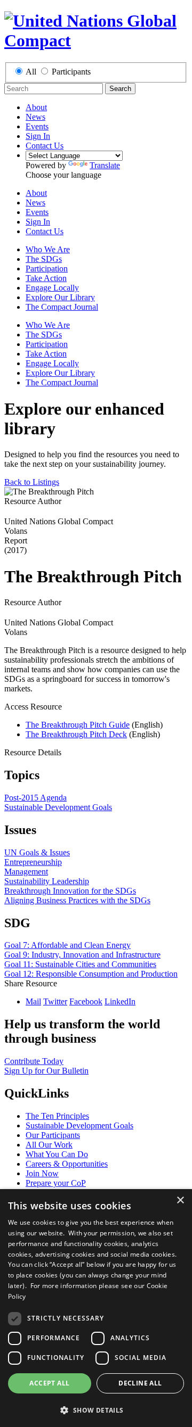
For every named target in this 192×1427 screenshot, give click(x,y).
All (31, 71)
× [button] (180, 1201)
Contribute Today (33, 1061)
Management (26, 871)
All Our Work (49, 1144)
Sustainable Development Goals (58, 807)
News (35, 116)
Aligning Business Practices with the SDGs (77, 900)
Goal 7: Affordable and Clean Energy (67, 945)
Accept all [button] (49, 1383)
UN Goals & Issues (37, 852)
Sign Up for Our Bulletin (46, 1070)
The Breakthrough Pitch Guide (78, 724)
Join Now (42, 1173)
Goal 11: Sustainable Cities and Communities (80, 964)
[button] (96, 1410)
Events (37, 126)
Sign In (38, 136)
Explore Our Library (60, 297)
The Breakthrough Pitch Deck (76, 734)
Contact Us (44, 145)
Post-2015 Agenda (35, 797)
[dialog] (96, 1308)
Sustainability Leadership (46, 881)
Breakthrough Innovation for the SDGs (70, 890)
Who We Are (48, 249)
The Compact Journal (62, 306)
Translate (105, 165)
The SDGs (44, 258)
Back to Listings (31, 481)
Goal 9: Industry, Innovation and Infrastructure (82, 954)
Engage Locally (52, 287)
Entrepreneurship (33, 862)
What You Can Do (57, 1154)
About (36, 107)
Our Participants (53, 1135)
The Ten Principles (57, 1115)
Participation (47, 268)
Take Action (46, 278)
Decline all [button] (140, 1383)
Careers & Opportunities (67, 1163)
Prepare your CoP (56, 1182)
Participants (71, 71)
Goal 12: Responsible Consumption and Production (91, 973)
